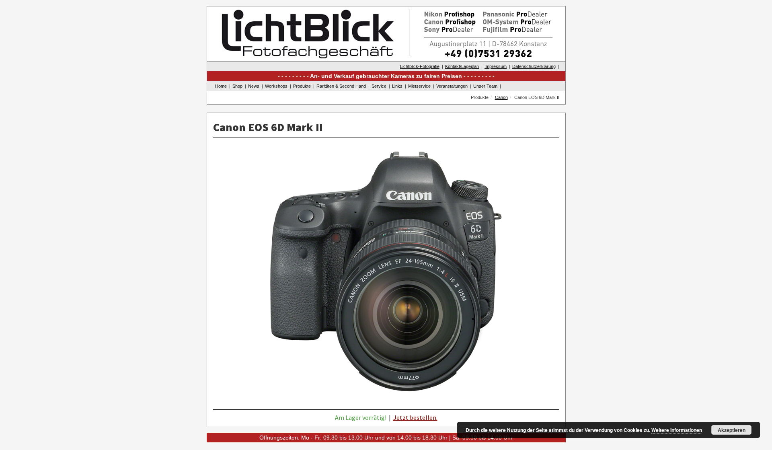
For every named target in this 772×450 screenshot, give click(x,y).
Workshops (276, 86)
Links (397, 86)
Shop (237, 86)
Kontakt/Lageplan (462, 66)
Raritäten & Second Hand (341, 86)
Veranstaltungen (452, 86)
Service (379, 86)
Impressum (496, 66)
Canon (501, 97)
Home (221, 86)
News (253, 86)
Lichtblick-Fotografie (419, 66)
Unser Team (485, 86)
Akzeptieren (731, 430)
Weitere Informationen (676, 430)
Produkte (302, 86)
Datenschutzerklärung (534, 66)
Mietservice (419, 86)
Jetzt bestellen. (415, 417)
